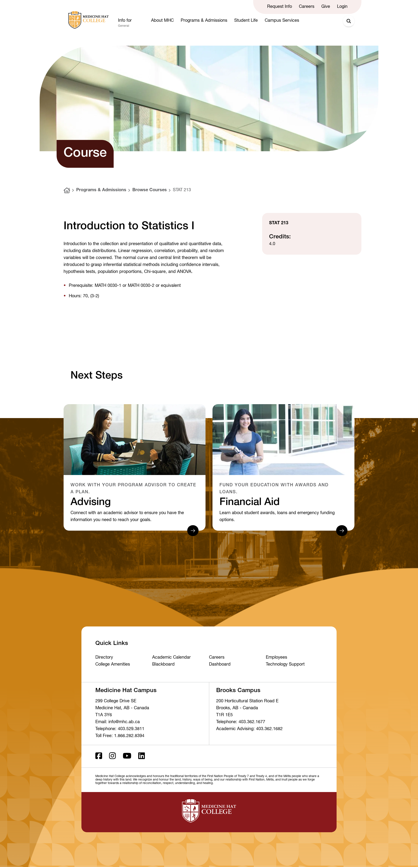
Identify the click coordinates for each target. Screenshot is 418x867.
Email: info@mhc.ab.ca (117, 722)
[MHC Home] (87, 20)
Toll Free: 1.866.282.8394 (119, 736)
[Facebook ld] (98, 756)
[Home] (67, 190)
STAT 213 (182, 190)
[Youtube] (127, 756)
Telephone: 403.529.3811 (119, 729)
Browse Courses (149, 190)
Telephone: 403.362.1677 (240, 722)
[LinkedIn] (141, 756)
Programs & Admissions (101, 190)
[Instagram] (112, 756)
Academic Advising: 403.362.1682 (249, 729)
